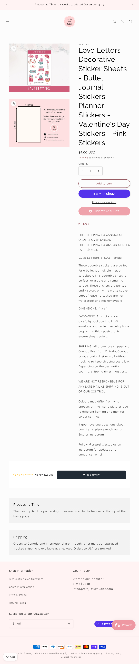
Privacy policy (95, 653)
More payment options (104, 202)
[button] (7, 21)
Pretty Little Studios (36, 653)
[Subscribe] (69, 623)
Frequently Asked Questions (26, 578)
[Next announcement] (132, 4)
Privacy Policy (18, 594)
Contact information (71, 657)
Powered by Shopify (57, 653)
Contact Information (21, 586)
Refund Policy (17, 602)
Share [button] (85, 223)
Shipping (83, 157)
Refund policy (78, 653)
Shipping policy (113, 653)
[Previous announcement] (7, 4)
